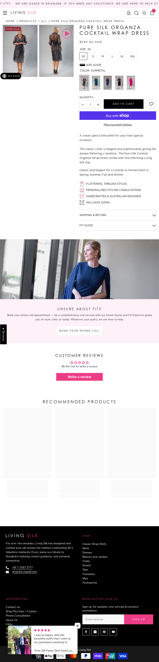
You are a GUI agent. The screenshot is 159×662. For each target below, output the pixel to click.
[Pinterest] (104, 631)
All (44, 21)
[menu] (5, 13)
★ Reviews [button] (3, 334)
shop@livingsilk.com (24, 571)
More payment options (118, 124)
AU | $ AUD (14, 76)
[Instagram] (95, 631)
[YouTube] (113, 631)
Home (10, 21)
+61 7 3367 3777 (22, 567)
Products (28, 21)
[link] (151, 104)
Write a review (79, 377)
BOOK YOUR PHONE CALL (79, 330)
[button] (77, 626)
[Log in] (129, 13)
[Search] (136, 13)
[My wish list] (144, 13)
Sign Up (138, 619)
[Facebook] (86, 631)
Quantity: (87, 97)
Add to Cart (124, 103)
